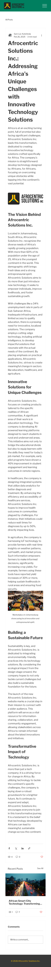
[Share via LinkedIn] (22, 848)
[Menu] (44, 5)
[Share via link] (29, 848)
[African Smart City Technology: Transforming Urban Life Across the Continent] (25, 884)
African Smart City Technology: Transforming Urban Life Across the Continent (24, 902)
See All (40, 868)
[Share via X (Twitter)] (16, 848)
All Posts (9, 19)
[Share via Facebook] (9, 848)
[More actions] (41, 35)
